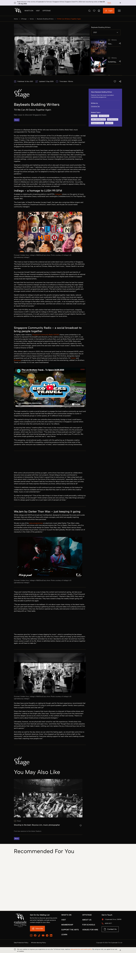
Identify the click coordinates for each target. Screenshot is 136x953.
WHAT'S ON (66, 915)
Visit (38, 11)
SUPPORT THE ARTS (70, 930)
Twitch (73, 358)
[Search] (89, 11)
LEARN (64, 934)
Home (16, 19)
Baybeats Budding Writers (45, 19)
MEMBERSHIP (67, 925)
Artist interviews (104, 116)
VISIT (63, 920)
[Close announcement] (120, 3)
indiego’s (58, 194)
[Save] (94, 11)
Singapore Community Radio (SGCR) (45, 335)
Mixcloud (17, 360)
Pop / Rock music (112, 119)
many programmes (36, 523)
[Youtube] (43, 935)
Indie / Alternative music (98, 119)
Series (32, 19)
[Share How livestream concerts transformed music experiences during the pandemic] (120, 43)
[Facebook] (35, 935)
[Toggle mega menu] (119, 10)
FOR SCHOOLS (88, 925)
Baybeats (94, 116)
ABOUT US (86, 920)
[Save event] (115, 81)
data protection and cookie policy (81, 949)
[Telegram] (47, 935)
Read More (111, 3)
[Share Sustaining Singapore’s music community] (120, 61)
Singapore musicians (97, 123)
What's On (28, 11)
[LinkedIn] (51, 935)
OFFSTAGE (87, 915)
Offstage (47, 11)
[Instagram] (31, 935)
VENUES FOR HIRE (90, 930)
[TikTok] (39, 935)
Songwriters (109, 123)
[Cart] (99, 11)
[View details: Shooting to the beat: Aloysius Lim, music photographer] (48, 809)
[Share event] (120, 81)
